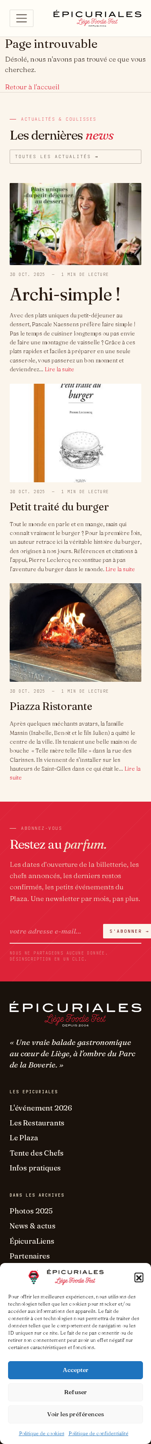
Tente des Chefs (37, 1153)
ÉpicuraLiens (32, 1241)
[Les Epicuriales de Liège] (97, 18)
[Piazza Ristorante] (75, 631)
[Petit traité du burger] (75, 432)
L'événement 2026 (41, 1108)
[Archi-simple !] (75, 223)
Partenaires (30, 1256)
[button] (139, 1277)
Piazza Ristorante (51, 706)
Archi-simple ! (65, 294)
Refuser (75, 1392)
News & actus (33, 1225)
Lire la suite (59, 369)
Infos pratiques (35, 1167)
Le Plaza (24, 1137)
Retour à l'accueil (32, 86)
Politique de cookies (41, 1433)
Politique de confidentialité (98, 1433)
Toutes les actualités (57, 156)
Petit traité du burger (59, 506)
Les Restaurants (37, 1122)
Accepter (76, 1370)
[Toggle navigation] (21, 18)
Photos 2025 (31, 1211)
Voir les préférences (75, 1414)
